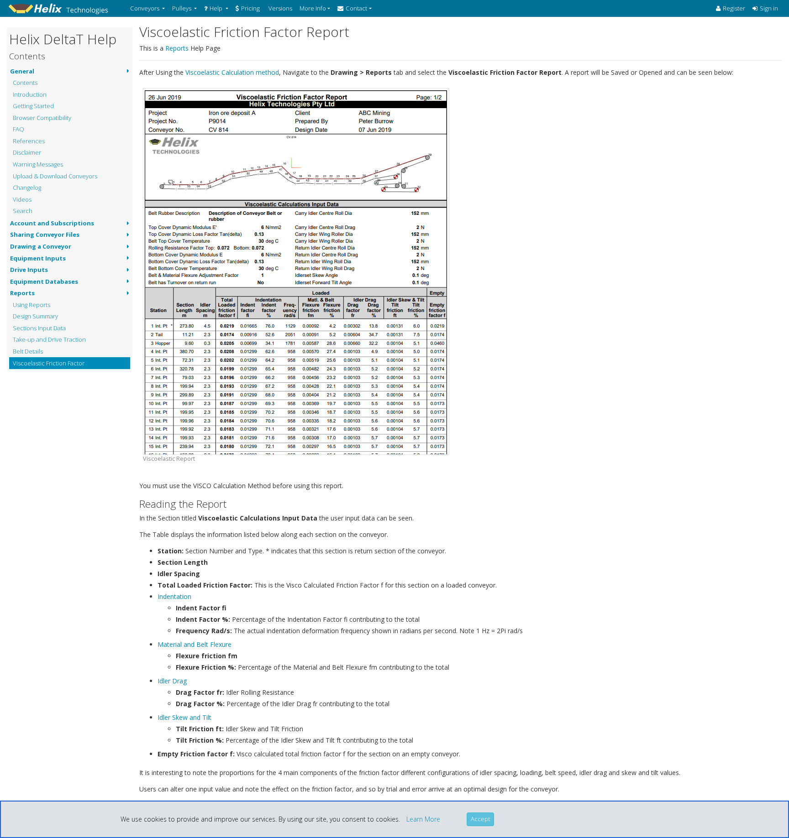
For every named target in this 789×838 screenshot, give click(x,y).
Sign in (769, 8)
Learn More (423, 819)
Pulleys (181, 8)
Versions (279, 8)
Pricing (250, 8)
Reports (177, 48)
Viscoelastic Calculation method (232, 72)
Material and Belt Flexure (194, 644)
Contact (356, 8)
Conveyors (144, 8)
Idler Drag (172, 681)
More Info (313, 8)
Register (734, 8)
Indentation (174, 596)
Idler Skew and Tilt (184, 717)
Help (216, 8)
